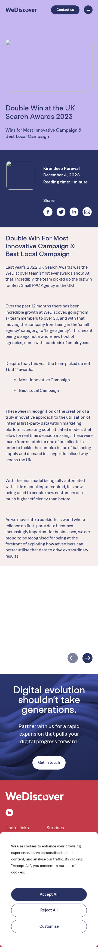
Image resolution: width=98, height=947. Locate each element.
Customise (49, 926)
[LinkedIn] (74, 212)
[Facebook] (48, 212)
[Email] (87, 212)
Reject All (49, 910)
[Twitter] (61, 212)
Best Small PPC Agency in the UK (42, 285)
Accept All (49, 894)
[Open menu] (88, 9)
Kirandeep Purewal (61, 168)
